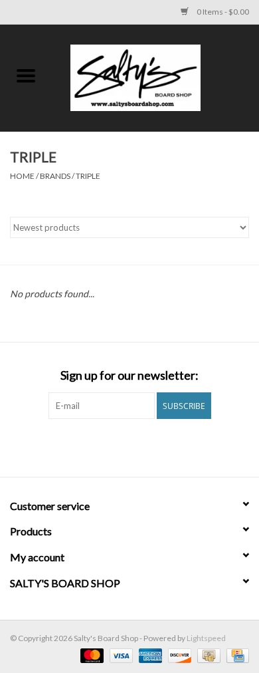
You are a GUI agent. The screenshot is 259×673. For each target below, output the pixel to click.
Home (22, 176)
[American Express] (148, 655)
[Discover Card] (178, 655)
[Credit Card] (235, 655)
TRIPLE (88, 176)
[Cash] (207, 655)
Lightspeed (206, 638)
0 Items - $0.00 (222, 12)
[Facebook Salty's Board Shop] (118, 446)
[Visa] (119, 655)
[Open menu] (26, 75)
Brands (55, 176)
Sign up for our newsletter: (129, 375)
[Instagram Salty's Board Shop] (141, 446)
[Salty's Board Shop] (155, 76)
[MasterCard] (90, 655)
